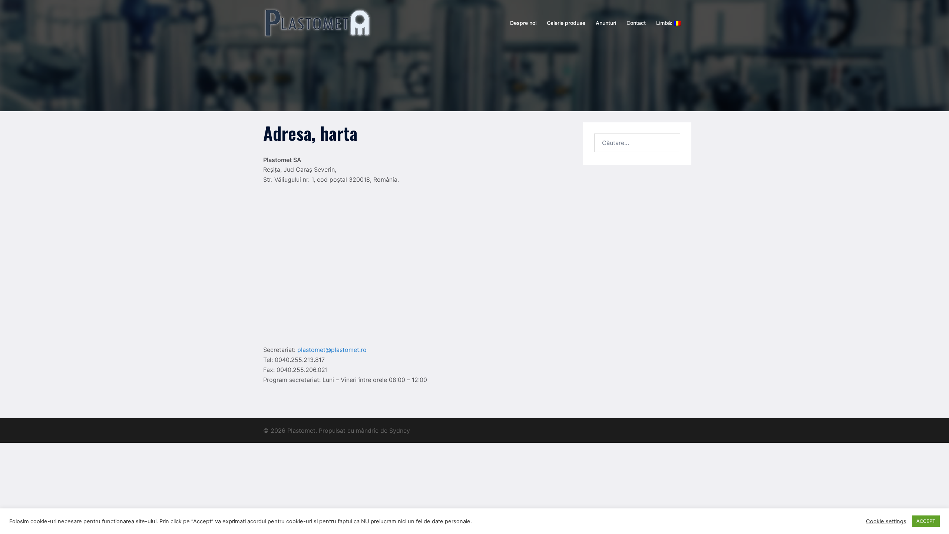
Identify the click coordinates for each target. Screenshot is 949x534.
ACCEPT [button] (925, 521)
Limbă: (665, 23)
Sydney (399, 430)
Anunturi (606, 23)
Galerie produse (566, 23)
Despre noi (523, 23)
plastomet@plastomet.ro (332, 349)
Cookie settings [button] (886, 521)
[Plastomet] (317, 22)
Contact (636, 23)
